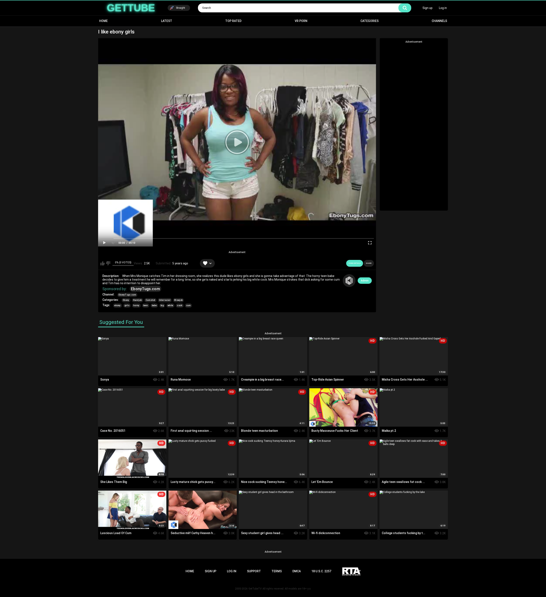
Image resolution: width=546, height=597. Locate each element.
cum (188, 305)
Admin (365, 280)
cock (179, 305)
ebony (117, 305)
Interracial (164, 300)
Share (369, 263)
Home (103, 21)
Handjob (137, 300)
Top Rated (233, 21)
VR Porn (301, 21)
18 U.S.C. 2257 (321, 571)
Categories (369, 21)
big (162, 305)
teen (145, 305)
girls (127, 305)
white (170, 305)
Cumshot (150, 300)
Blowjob (178, 300)
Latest (166, 21)
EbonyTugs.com (145, 289)
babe (154, 305)
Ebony (126, 300)
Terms (277, 571)
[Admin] (349, 280)
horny (136, 305)
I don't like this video (108, 263)
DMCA (296, 571)
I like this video (102, 263)
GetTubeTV (255, 588)
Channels (439, 21)
